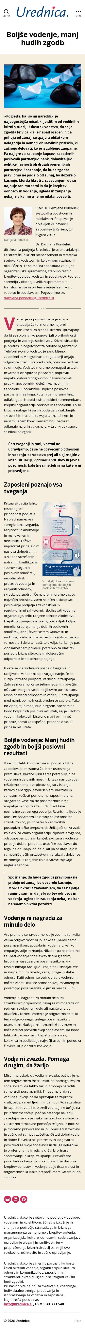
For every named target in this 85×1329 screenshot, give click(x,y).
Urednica (22, 1321)
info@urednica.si (18, 1304)
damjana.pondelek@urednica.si (29, 298)
